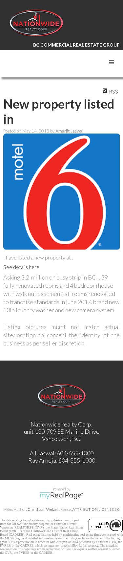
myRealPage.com (61, 495)
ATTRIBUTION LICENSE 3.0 (96, 509)
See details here (21, 267)
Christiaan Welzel (43, 509)
